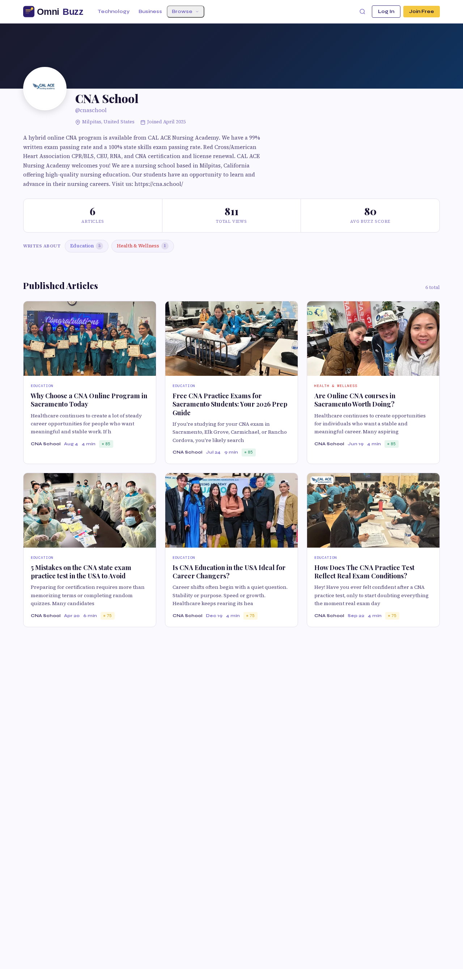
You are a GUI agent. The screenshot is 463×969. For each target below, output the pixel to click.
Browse (182, 11)
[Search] (362, 11)
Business (150, 11)
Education (85, 246)
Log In (386, 11)
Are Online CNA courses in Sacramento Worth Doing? (354, 399)
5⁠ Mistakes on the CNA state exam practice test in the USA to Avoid (81, 571)
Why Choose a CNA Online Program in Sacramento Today (89, 399)
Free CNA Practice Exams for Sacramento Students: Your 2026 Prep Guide (230, 404)
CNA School (45, 443)
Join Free (421, 11)
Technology (113, 11)
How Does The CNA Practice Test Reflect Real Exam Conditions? (364, 571)
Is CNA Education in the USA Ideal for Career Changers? (229, 571)
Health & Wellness (141, 246)
